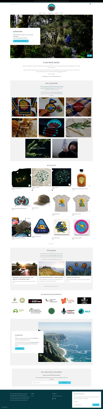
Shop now (51, 243)
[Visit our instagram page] (55, 398)
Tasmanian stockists (34, 342)
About (61, 13)
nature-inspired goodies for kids (56, 92)
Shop (44, 13)
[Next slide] (91, 56)
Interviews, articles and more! (51, 286)
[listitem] (51, 1)
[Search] (92, 4)
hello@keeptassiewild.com (57, 395)
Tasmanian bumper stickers (47, 86)
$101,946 (60, 71)
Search (32, 395)
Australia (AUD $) (4, 407)
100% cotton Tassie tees (49, 88)
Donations (50, 13)
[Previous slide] (88, 56)
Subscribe (96, 404)
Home (40, 13)
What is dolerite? (53, 255)
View (51, 111)
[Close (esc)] (99, 393)
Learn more (19, 348)
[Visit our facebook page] (53, 398)
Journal (57, 13)
